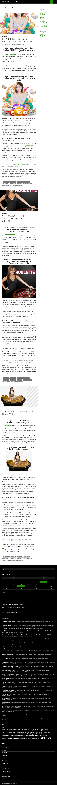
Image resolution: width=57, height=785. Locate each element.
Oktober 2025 (43, 25)
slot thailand (45, 737)
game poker (21, 729)
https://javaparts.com (9, 630)
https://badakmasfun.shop (13, 674)
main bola (5, 185)
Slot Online (42, 36)
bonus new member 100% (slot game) (42, 728)
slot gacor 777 (37, 732)
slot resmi (27, 738)
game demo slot (5, 729)
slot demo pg (28, 732)
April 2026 (42, 17)
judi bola (20, 183)
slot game (17, 734)
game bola (13, 183)
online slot (5, 732)
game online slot (16, 729)
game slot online (45, 729)
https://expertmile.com (9, 621)
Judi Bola (4, 36)
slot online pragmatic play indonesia (37, 735)
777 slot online (6, 728)
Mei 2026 (42, 16)
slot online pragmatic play (21, 735)
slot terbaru (31, 738)
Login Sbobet (8, 425)
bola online (6, 183)
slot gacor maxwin (12, 734)
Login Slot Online (16, 539)
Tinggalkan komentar (18, 44)
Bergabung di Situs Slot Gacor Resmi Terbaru (12, 604)
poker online (10, 732)
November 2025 (44, 24)
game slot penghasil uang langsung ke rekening (20, 730)
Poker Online (43, 35)
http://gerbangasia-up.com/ (11, 670)
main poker (50, 730)
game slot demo (33, 729)
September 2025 (44, 26)
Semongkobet (7, 718)
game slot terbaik (32, 730)
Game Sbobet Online (10, 234)
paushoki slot (10, 642)
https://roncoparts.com (7, 654)
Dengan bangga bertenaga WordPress (9, 783)
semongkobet (29, 145)
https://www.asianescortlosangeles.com (15, 690)
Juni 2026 (42, 14)
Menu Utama (55, 2)
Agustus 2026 (43, 12)
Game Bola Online (10, 54)
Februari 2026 (43, 20)
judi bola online (27, 183)
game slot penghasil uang (6, 730)
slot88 (21, 732)
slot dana (24, 732)
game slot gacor (39, 729)
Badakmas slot (5, 650)
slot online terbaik (8, 738)
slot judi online (23, 734)
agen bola (5, 181)
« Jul (4, 592)
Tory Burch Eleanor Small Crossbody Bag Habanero (14, 607)
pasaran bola (13, 185)
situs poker (18, 732)
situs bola (20, 185)
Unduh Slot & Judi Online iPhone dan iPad (12, 609)
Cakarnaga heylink (9, 698)
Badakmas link (27, 328)
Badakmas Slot (11, 710)
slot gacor (33, 732)
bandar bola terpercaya (23, 181)
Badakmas (9, 638)
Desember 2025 (44, 22)
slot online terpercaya (20, 738)
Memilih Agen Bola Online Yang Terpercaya (18, 40)
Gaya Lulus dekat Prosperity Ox (9, 612)
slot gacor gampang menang (45, 732)
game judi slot (10, 729)
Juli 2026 (42, 13)
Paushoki (9, 625)
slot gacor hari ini (5, 734)
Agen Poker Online (18, 164)
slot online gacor (31, 734)
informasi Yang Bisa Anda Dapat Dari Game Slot (13, 602)
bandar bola (13, 181)
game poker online (27, 729)
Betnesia (4, 646)
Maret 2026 (43, 18)
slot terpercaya (36, 738)
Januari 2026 (43, 21)
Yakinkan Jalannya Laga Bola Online (18, 413)
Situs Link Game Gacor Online (11, 2)
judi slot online (44, 730)
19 (21, 586)
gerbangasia (7, 682)
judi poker (38, 730)
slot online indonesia (41, 734)
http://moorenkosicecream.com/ (11, 666)
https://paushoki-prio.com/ (20, 634)
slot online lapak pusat (8, 735)
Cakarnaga (4, 658)
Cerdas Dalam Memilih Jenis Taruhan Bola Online (17, 218)
